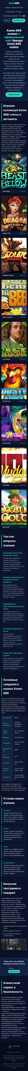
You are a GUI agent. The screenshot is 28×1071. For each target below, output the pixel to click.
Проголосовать (14, 971)
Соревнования (10, 11)
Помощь (19, 11)
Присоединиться (19, 20)
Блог (21, 16)
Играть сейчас (14, 94)
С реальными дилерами (10, 16)
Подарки (7, 7)
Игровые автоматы (17, 7)
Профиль (6, 20)
